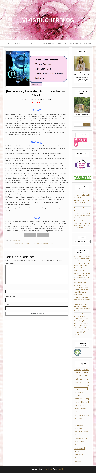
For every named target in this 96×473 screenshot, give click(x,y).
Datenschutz (74, 43)
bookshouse (79, 392)
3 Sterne (21, 244)
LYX (76, 432)
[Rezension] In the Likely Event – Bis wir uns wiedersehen (82, 203)
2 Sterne (77, 369)
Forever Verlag (79, 405)
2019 (76, 382)
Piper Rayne (79, 438)
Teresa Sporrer (79, 451)
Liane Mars (78, 428)
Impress (45, 244)
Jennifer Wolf (79, 418)
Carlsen (27, 244)
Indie (76, 412)
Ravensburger (79, 441)
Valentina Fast (79, 455)
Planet (87, 438)
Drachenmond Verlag (82, 399)
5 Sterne (85, 372)
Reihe (51, 244)
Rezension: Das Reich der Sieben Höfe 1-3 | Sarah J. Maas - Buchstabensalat (82, 259)
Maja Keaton (83, 432)
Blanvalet (83, 389)
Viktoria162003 (45, 99)
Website (8, 305)
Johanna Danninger (81, 422)
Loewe (86, 428)
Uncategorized (17, 240)
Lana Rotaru (79, 425)
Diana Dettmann (36, 244)
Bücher (32, 43)
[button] (30, 235)
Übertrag (78, 461)
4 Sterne (77, 372)
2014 (80, 376)
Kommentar (10, 263)
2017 (81, 379)
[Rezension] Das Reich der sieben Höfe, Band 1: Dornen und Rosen (82, 265)
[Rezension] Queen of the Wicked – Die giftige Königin (82, 332)
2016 (76, 379)
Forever (85, 402)
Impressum (88, 43)
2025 (76, 389)
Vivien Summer (79, 458)
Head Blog (61, 469)
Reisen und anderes (47, 43)
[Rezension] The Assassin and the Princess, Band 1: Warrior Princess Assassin (82, 216)
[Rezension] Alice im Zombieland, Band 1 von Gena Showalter (82, 309)
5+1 (76, 376)
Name (7, 288)
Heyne (77, 408)
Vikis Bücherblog (48, 20)
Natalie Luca (79, 435)
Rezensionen (20, 43)
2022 (76, 385)
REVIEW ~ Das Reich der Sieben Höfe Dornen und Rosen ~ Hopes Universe (82, 273)
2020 (16, 244)
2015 (86, 376)
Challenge (62, 43)
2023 (81, 385)
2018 (87, 379)
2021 (87, 382)
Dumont (77, 402)
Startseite (9, 43)
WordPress (48, 469)
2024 (87, 385)
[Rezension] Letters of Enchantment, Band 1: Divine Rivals (82, 195)
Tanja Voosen (79, 448)
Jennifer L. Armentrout (82, 415)
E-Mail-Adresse (10, 296)
